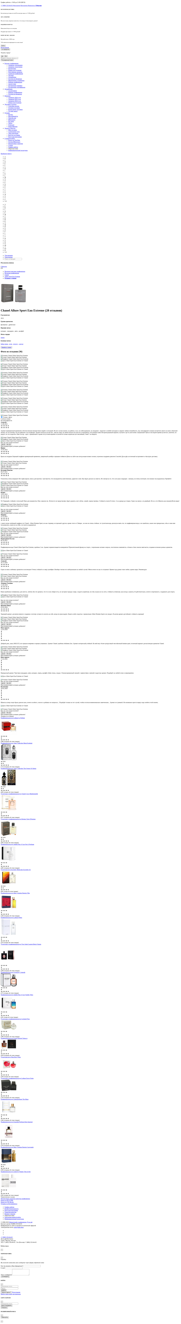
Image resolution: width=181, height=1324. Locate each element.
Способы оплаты (13, 106)
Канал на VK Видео (7, 1202)
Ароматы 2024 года (14, 101)
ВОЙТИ (4, 1290)
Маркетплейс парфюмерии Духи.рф (20, 1222)
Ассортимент (12, 91)
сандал (21, 344)
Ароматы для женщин (15, 65)
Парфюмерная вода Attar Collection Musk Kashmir (16, 743)
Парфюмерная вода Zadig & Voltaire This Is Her (16, 1171)
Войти (3, 45)
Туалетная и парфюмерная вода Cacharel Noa (15, 1019)
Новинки (7, 96)
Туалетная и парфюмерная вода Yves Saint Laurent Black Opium (21, 944)
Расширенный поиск (7, 60)
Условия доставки (14, 108)
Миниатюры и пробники (16, 80)
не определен (5, 49)
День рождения (13, 133)
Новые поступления (14, 70)
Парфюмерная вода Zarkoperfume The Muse (14, 1099)
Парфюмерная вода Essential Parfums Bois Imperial (17, 1122)
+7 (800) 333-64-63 (14, 5)
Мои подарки (12, 130)
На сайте (11, 121)
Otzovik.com (12, 118)
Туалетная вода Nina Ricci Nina (11, 1057)
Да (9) (3, 444)
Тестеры (11, 75)
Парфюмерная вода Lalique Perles (11, 917)
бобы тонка (4, 344)
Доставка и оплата (10, 104)
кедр (10, 344)
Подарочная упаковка (15, 85)
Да (2, 56)
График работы (13, 147)
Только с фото (7, 417)
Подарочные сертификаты (16, 87)
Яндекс (10, 114)
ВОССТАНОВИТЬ (7, 1305)
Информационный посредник (18, 150)
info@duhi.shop (19, 1227)
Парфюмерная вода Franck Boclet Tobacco (14, 1038)
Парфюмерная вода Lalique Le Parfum (13, 718)
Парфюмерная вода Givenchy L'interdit (13, 972)
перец (3, 337)
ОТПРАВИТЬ (5, 1276)
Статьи (10, 145)
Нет (6, 56)
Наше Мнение (12, 126)
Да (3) (3, 466)
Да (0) (3, 653)
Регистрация (5, 47)
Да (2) (3, 511)
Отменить (4, 1307)
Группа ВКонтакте (14, 142)
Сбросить (4, 266)
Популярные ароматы (15, 72)
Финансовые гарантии (15, 143)
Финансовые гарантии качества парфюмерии (15, 1198)
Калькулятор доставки (15, 109)
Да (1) (3, 624)
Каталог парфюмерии (11, 63)
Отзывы (7, 113)
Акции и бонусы (10, 128)
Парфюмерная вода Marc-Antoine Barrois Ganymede (17, 1147)
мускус (15, 344)
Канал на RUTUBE (7, 1200)
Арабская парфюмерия (15, 73)
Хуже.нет (11, 125)
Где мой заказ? (13, 111)
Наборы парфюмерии (15, 82)
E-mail (3, 1268)
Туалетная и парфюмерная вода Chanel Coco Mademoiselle (19, 794)
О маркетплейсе (10, 138)
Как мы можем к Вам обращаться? (12, 1266)
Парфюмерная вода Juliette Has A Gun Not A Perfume (17, 844)
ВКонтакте (11, 120)
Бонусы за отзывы (14, 135)
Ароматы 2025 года (14, 99)
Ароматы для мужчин (15, 67)
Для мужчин (9, 257)
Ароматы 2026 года (14, 97)
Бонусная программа (15, 137)
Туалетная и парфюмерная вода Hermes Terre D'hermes (18, 819)
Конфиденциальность (11, 1209)
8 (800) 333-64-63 (16, 1224)
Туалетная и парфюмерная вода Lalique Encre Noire (17, 1078)
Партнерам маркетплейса (13, 1217)
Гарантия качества (10, 1212)
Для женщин (9, 255)
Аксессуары (12, 84)
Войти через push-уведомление (11, 1294)
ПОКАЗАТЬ (5, 1317)
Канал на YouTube (14, 140)
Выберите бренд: (6, 153)
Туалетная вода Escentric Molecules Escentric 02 (16, 870)
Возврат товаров (10, 1214)
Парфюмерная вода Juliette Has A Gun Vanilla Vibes (17, 995)
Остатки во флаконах (15, 79)
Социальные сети (14, 131)
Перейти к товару (6, 347)
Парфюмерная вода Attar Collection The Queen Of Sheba (18, 768)
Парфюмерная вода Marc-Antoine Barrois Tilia (15, 893)
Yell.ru (10, 123)
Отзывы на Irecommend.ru (9, 1204)
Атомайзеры (12, 77)
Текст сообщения (6, 1275)
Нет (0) (9, 444)
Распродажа (12, 68)
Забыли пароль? (6, 1292)
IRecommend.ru (13, 116)
